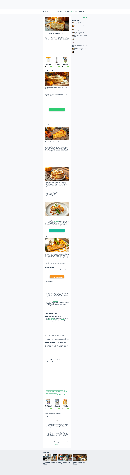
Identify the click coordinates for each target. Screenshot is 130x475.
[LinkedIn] (66, 417)
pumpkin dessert (58, 413)
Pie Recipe (84, 11)
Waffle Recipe (80, 11)
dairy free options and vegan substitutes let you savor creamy (58, 319)
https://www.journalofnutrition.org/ (52, 393)
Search (73, 16)
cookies (64, 258)
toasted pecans (56, 221)
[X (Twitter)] (54, 417)
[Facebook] (48, 417)
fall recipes (46, 413)
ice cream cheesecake (52, 413)
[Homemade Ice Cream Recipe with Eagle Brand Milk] (65, 457)
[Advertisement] (20, 4)
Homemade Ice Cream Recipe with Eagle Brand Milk (64, 462)
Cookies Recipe (57, 11)
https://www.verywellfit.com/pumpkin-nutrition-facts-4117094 (56, 394)
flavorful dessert (55, 301)
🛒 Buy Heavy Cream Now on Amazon (57, 277)
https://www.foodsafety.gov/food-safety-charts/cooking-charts (56, 389)
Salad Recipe (76, 11)
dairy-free (52, 318)
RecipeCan (45, 11)
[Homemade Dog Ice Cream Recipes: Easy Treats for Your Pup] (80, 457)
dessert (62, 151)
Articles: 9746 (56, 444)
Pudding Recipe (62, 11)
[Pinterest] (60, 417)
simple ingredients (48, 151)
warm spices (50, 372)
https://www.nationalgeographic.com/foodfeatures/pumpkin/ (56, 395)
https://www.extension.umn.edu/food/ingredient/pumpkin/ (55, 390)
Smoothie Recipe (67, 11)
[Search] (86, 11)
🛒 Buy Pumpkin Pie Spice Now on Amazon (57, 110)
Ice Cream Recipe (72, 11)
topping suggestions (58, 257)
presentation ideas (62, 223)
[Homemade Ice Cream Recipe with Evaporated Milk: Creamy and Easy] (50, 457)
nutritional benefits (54, 270)
